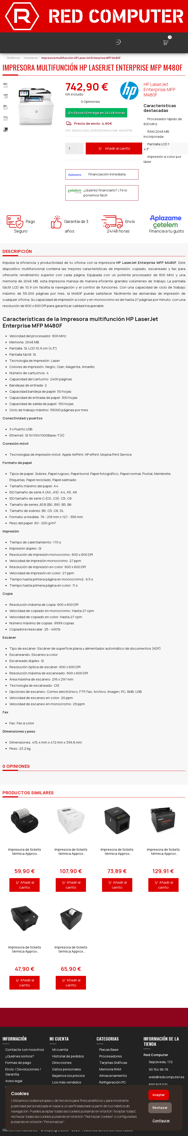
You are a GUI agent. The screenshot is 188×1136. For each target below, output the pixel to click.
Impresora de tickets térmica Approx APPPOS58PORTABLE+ (24, 853)
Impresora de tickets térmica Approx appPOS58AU (71, 951)
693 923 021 (158, 1084)
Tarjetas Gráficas (113, 1062)
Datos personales (66, 1069)
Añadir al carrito (117, 148)
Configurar (161, 1120)
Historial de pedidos (68, 1056)
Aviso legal (13, 1080)
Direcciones (62, 1062)
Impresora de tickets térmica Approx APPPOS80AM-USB (117, 853)
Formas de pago (18, 1062)
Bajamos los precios (68, 1075)
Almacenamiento (113, 1075)
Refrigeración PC (112, 1082)
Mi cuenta (60, 1049)
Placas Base (109, 1049)
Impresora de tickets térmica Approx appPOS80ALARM (163, 853)
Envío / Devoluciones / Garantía (23, 1072)
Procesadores (110, 1056)
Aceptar (158, 1095)
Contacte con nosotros (24, 1049)
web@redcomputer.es (166, 1077)
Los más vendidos (66, 1082)
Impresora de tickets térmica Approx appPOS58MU (24, 951)
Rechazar (160, 1107)
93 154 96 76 (158, 1069)
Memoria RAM (110, 1069)
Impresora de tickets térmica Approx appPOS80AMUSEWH (71, 853)
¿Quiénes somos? (19, 1056)
